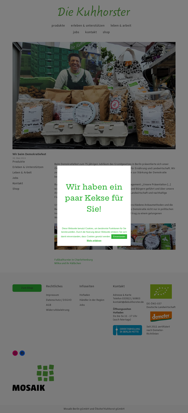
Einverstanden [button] (119, 236)
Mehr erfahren (94, 240)
